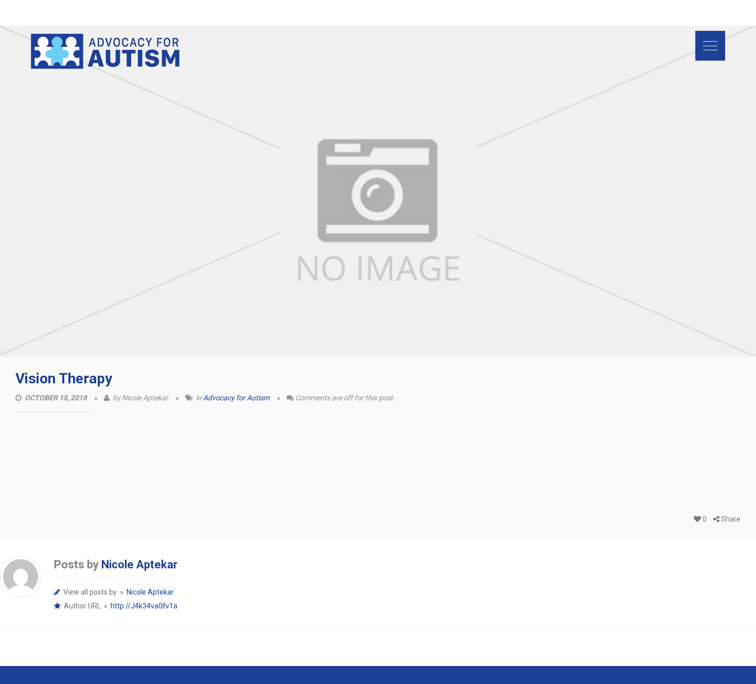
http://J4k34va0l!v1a (144, 606)
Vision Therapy (63, 378)
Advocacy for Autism (236, 398)
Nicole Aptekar (139, 564)
